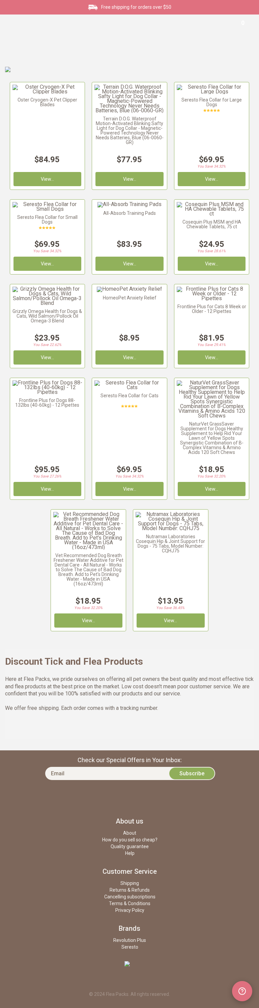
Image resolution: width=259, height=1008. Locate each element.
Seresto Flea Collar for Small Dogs (47, 219)
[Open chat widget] (242, 991)
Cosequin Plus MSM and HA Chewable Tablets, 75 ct (211, 224)
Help (130, 853)
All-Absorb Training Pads (129, 213)
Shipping (129, 883)
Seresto (129, 947)
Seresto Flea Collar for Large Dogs (211, 102)
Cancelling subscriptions (129, 896)
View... (211, 357)
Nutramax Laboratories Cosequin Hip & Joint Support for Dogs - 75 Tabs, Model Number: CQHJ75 (170, 543)
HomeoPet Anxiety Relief (129, 297)
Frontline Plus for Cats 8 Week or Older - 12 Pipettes (211, 309)
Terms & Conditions (129, 903)
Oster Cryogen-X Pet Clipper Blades (47, 102)
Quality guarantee (130, 846)
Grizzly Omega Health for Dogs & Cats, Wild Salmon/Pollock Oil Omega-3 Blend (47, 316)
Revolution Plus (129, 940)
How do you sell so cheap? (129, 839)
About (129, 833)
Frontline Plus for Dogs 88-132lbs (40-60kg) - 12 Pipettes (47, 403)
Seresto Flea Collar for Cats (129, 395)
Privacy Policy (129, 910)
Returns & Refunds (130, 890)
